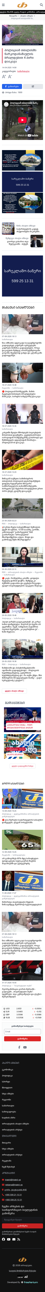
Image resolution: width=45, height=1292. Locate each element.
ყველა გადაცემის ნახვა (22, 766)
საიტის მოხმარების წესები (22, 1271)
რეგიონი (6, 388)
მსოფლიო (7, 1087)
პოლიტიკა (13, 524)
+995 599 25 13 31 (13, 1200)
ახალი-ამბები (26, 16)
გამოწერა (23, 1039)
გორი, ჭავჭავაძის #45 (15, 1190)
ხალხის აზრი (8, 1118)
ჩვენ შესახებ (8, 1167)
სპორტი (6, 1081)
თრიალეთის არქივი (12, 1130)
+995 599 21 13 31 (13, 1195)
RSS (4, 524)
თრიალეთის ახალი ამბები (20, 572)
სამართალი (23, 71)
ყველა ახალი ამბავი (14, 691)
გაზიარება (13, 86)
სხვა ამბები (8, 1093)
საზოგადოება (19, 855)
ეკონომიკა (7, 1069)
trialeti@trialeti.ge (13, 1180)
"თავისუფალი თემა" (23, 986)
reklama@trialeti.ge (14, 1185)
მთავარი (13, 16)
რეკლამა (6, 855)
